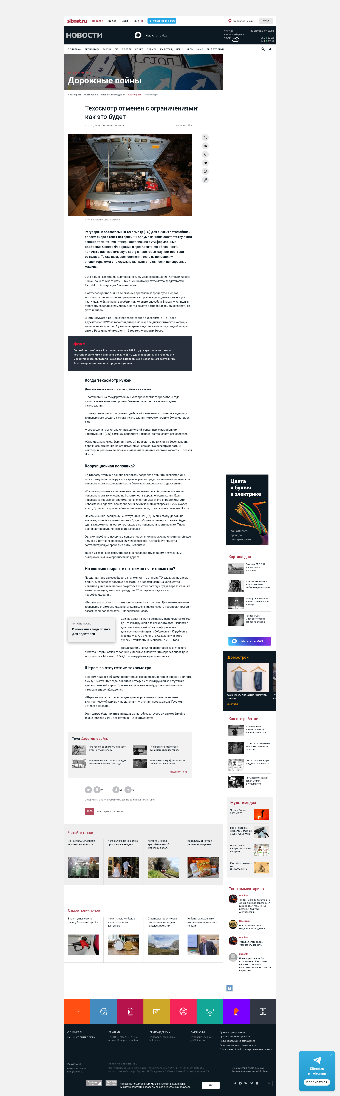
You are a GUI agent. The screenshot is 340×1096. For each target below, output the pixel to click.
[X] (205, 137)
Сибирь (152, 49)
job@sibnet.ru (198, 1040)
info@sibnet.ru (75, 1071)
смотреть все (178, 772)
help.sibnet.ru (156, 1040)
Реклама (114, 1032)
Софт (125, 20)
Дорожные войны (95, 738)
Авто (189, 49)
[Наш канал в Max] (163, 40)
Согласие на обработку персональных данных (246, 1049)
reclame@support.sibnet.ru (123, 1040)
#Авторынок (91, 94)
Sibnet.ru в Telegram (164, 21)
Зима (199, 49)
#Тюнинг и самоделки (113, 94)
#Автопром (74, 94)
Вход (266, 20)
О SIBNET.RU (75, 1032)
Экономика (92, 49)
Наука (139, 49)
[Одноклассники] (205, 154)
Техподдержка (159, 1032)
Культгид (166, 49)
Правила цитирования (232, 1032)
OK (210, 1085)
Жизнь (107, 49)
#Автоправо (134, 94)
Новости (97, 20)
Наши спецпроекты (81, 1037)
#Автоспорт (151, 94)
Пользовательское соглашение (237, 1040)
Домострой (238, 657)
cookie (181, 1083)
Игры (179, 49)
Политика (74, 49)
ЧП (116, 49)
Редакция (74, 1063)
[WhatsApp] (205, 171)
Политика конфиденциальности (238, 1045)
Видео (112, 20)
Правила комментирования (235, 1036)
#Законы (119, 811)
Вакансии (198, 1032)
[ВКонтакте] (205, 145)
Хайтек (127, 49)
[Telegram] (205, 162)
